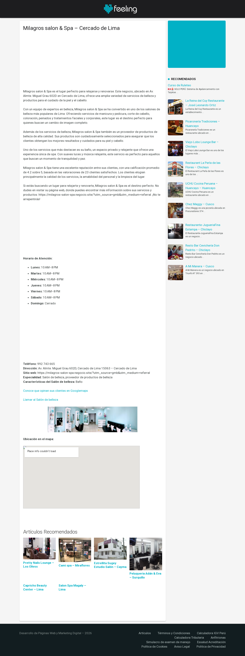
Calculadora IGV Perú (211, 633)
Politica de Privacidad (211, 646)
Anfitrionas (218, 637)
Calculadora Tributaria (189, 637)
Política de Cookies (154, 646)
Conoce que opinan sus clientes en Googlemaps (55, 390)
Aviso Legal (182, 646)
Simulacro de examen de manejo (168, 642)
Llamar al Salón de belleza (40, 399)
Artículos (145, 633)
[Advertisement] (92, 63)
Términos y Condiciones (174, 633)
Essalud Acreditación (211, 642)
